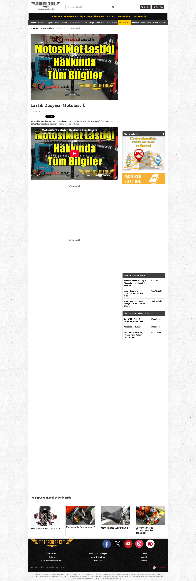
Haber (33, 23)
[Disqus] (98, 382)
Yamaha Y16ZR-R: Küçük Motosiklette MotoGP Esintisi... (135, 283)
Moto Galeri (146, 23)
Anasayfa (35, 28)
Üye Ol (146, 7)
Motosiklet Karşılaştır (98, 554)
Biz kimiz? (51, 554)
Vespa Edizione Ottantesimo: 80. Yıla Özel (133, 293)
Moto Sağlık (112, 23)
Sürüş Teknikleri (76, 23)
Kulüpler (135, 23)
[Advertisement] (143, 84)
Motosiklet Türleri (132, 327)
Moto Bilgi (89, 23)
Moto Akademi (61, 23)
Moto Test (100, 23)
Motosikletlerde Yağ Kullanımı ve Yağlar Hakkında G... (133, 334)
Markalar (98, 561)
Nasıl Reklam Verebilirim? (51, 561)
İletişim (52, 557)
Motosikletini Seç (98, 557)
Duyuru (50, 23)
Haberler (154, 281)
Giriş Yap (159, 7)
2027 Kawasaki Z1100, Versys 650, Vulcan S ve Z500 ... (134, 303)
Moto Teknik (124, 23)
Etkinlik (41, 23)
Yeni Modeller (156, 291)
